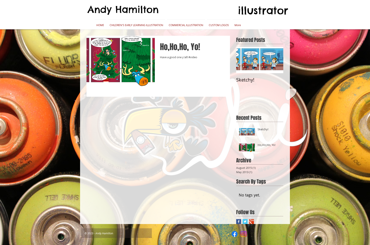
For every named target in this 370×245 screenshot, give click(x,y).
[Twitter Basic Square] (245, 221)
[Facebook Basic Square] (238, 221)
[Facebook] (235, 234)
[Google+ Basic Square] (251, 221)
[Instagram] (244, 234)
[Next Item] (276, 60)
